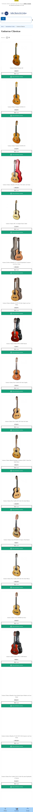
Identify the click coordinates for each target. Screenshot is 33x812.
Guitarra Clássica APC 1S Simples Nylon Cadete (16, 223)
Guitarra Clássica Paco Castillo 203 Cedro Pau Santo (16, 421)
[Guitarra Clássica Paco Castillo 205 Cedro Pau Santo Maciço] (16, 487)
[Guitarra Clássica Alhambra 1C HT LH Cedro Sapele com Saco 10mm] (16, 289)
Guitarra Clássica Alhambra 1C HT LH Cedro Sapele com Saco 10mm (16, 304)
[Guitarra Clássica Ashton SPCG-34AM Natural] (16, 330)
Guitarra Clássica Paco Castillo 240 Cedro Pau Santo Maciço (16, 578)
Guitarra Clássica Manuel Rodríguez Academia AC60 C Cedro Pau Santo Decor (16, 461)
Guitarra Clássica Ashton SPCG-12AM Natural (16, 656)
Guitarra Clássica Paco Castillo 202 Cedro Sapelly (16, 382)
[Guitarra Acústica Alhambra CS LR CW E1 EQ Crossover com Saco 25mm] (16, 722)
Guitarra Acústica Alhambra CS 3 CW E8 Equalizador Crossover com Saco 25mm (16, 263)
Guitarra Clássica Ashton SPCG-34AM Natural (16, 343)
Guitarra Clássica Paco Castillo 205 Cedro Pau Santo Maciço (16, 501)
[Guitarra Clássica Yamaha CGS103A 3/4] (16, 132)
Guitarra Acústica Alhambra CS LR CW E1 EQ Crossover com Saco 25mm (16, 736)
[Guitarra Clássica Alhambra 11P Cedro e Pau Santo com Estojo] (16, 171)
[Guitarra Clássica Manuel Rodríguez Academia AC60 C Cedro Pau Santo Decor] (16, 446)
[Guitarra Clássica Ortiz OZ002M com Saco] (16, 603)
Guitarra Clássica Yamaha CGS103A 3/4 (16, 145)
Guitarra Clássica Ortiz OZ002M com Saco (16, 617)
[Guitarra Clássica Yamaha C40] (16, 54)
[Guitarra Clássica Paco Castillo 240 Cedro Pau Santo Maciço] (16, 565)
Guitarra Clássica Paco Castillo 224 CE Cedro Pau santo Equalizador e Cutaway (16, 777)
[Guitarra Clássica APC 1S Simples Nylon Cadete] (16, 210)
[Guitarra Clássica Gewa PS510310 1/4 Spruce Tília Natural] (16, 526)
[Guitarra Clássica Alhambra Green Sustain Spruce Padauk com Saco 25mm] (16, 681)
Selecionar (3, 37)
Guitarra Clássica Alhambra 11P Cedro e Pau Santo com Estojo (16, 184)
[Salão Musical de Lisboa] (6, 13)
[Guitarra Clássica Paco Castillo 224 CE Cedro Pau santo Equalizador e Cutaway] (16, 763)
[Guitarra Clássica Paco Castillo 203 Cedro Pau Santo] (16, 407)
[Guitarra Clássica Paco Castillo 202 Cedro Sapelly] (16, 368)
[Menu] (2, 13)
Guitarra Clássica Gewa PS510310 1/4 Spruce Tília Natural (16, 539)
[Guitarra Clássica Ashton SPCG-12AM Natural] (16, 643)
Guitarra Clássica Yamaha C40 (16, 68)
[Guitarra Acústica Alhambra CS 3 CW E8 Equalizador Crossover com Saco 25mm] (16, 248)
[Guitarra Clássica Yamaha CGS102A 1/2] (16, 93)
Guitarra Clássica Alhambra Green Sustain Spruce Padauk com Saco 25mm (16, 696)
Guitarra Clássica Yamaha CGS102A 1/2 (16, 106)
